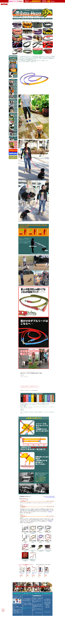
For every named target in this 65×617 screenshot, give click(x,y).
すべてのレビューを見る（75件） (50, 496)
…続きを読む (50, 511)
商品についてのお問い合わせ (25, 390)
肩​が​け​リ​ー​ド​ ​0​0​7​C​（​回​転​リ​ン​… (22, 573)
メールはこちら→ (47, 611)
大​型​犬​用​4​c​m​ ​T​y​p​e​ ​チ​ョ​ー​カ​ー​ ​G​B (46, 573)
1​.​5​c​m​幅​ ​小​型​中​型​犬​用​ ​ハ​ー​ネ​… (34, 573)
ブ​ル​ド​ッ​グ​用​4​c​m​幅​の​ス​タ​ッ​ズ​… (28, 573)
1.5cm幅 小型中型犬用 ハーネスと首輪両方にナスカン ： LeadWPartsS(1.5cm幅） (32, 560)
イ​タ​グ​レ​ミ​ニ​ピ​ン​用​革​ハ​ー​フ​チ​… (40, 573)
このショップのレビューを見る (50, 497)
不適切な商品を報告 (35, 390)
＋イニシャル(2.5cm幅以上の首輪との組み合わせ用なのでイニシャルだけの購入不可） (25, 560)
